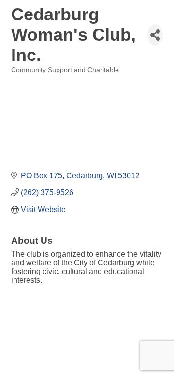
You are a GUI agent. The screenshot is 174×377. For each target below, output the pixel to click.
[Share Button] (155, 35)
